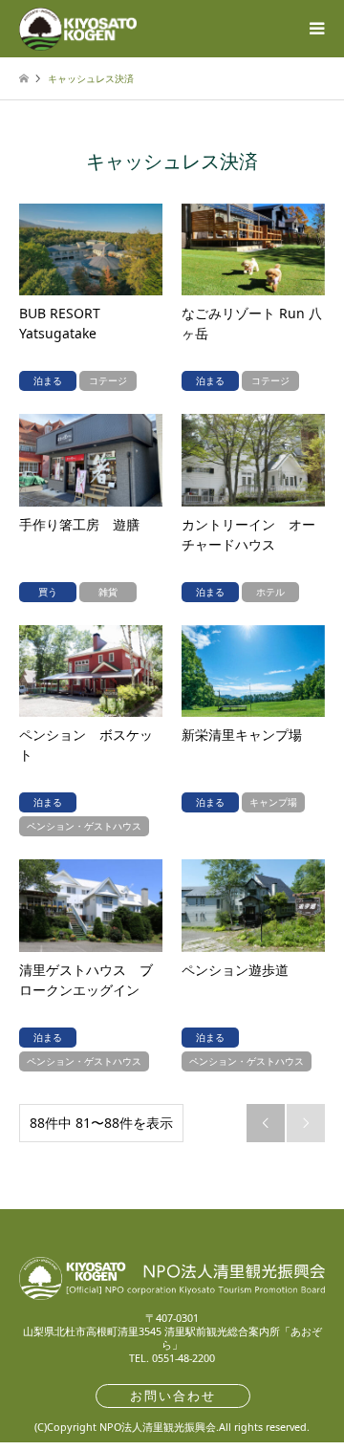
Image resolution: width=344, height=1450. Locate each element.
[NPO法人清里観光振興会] (78, 28)
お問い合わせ (173, 1395)
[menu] (315, 28)
